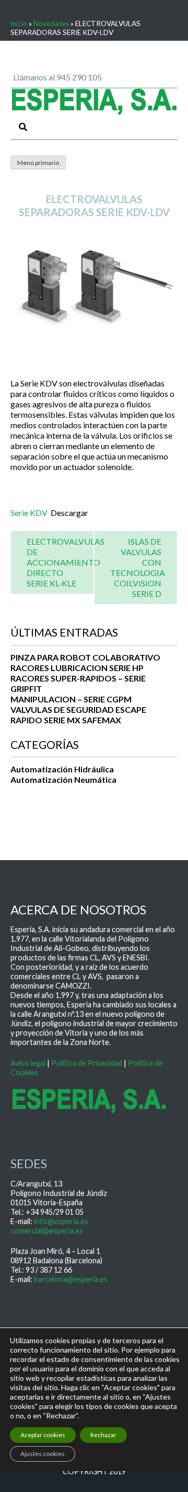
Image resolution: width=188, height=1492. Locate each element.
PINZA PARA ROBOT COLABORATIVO (85, 657)
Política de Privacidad (86, 1063)
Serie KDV (29, 513)
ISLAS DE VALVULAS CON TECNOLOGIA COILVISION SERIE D (137, 567)
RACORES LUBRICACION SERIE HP (77, 668)
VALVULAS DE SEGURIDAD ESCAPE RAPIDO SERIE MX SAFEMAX (78, 714)
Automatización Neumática (63, 779)
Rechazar (103, 1435)
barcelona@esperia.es (71, 1279)
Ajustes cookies (42, 1454)
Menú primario (38, 163)
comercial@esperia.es (46, 1230)
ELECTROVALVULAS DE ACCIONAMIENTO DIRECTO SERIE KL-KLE (65, 562)
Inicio (18, 23)
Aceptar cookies (42, 1435)
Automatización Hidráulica (62, 769)
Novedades (51, 23)
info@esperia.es (61, 1221)
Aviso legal (27, 1063)
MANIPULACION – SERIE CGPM (71, 699)
